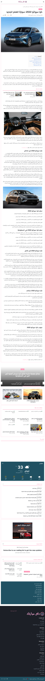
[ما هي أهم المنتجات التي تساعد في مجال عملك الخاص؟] (22, 414)
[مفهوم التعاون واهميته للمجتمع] (9, 427)
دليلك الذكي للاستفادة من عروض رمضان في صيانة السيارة (23, 432)
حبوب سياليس (39, 594)
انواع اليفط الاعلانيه (38, 585)
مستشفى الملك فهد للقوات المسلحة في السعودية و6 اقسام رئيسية (9, 420)
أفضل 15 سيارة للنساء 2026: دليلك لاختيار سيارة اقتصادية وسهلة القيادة (9, 564)
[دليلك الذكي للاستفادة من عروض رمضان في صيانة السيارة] (22, 427)
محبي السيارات (24, 147)
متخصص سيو (42, 631)
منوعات (37, 6)
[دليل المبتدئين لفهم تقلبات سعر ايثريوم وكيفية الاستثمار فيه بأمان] (39, 94)
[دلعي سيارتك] (22, 2)
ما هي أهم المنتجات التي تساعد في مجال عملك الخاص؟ (23, 419)
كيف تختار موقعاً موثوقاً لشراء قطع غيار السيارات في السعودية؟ (8, 94)
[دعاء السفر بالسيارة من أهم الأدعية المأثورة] (18, 570)
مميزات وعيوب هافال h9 (37, 596)
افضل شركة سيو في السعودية (39, 668)
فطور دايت (42, 638)
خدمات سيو (42, 646)
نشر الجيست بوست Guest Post (38, 624)
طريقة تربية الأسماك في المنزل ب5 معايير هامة (36, 419)
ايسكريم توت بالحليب (40, 659)
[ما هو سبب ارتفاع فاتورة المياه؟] (36, 427)
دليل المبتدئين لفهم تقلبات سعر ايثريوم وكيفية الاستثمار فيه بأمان (29, 94)
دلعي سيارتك (25, 678)
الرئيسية (40, 6)
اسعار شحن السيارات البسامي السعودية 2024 (33, 575)
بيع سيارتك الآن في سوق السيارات (22, 521)
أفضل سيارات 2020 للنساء (9, 574)
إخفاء (36, 56)
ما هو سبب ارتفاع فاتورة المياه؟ (36, 432)
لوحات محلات (41, 663)
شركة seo (42, 674)
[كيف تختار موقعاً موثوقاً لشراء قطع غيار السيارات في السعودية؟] (18, 94)
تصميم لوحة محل (39, 587)
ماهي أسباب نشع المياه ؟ (22, 374)
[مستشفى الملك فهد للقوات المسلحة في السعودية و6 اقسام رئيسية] (9, 414)
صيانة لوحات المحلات (38, 592)
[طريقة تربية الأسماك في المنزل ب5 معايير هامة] (36, 414)
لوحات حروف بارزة (41, 672)
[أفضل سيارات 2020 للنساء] (18, 575)
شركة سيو (42, 648)
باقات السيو (42, 666)
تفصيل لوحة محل (39, 589)
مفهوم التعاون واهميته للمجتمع (9, 432)
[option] (22, 374)
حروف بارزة (39, 598)
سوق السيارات (41, 661)
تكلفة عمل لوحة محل (38, 583)
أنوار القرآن (42, 656)
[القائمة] (1, 2)
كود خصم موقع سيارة (40, 636)
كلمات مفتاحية (41, 670)
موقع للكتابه (42, 649)
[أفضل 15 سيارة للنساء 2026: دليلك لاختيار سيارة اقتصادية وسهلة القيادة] (18, 564)
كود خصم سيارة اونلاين (40, 634)
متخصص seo (42, 632)
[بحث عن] (43, 2)
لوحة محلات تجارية (38, 601)
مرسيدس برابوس (41, 644)
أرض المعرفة (42, 657)
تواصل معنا (42, 621)
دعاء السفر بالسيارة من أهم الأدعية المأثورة (9, 569)
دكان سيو (42, 665)
